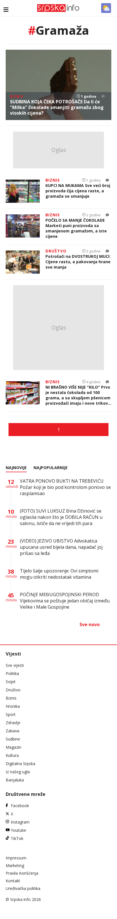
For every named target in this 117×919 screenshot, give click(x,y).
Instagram (20, 822)
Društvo (13, 689)
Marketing (15, 865)
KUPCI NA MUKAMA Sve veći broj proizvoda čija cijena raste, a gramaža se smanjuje (77, 191)
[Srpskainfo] (58, 8)
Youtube (18, 830)
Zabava (12, 730)
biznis (16, 96)
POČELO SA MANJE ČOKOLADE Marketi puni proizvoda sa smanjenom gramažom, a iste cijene (76, 228)
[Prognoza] (106, 8)
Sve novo (90, 624)
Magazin (13, 747)
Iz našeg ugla (18, 771)
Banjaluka (15, 780)
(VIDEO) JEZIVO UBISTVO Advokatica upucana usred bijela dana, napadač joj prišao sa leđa (61, 547)
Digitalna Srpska (20, 763)
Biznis (11, 698)
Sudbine (13, 739)
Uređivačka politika (23, 888)
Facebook (20, 805)
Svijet (11, 681)
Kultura (12, 755)
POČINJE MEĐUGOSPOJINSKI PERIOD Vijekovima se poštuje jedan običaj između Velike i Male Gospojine (65, 600)
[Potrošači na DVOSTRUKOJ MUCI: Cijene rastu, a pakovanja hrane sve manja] (23, 262)
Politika (12, 673)
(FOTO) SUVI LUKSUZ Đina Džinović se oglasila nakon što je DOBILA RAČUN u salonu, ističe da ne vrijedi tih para (61, 517)
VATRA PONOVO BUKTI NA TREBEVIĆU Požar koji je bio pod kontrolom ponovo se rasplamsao (65, 487)
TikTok (17, 838)
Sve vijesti (15, 665)
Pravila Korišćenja (22, 873)
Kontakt (13, 880)
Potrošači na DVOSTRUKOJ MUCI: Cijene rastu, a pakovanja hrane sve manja (77, 262)
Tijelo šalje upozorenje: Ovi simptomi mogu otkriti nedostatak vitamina (59, 574)
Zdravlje (13, 722)
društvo (55, 251)
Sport (11, 714)
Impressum (16, 858)
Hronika (13, 706)
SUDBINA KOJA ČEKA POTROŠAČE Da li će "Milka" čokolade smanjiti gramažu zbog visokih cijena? (57, 107)
